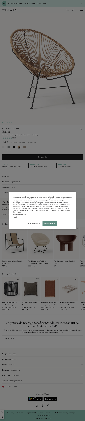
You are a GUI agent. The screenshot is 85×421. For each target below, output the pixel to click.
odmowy (43, 210)
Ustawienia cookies (33, 223)
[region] (42, 210)
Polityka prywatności (19, 214)
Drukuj (15, 217)
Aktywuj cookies (50, 223)
